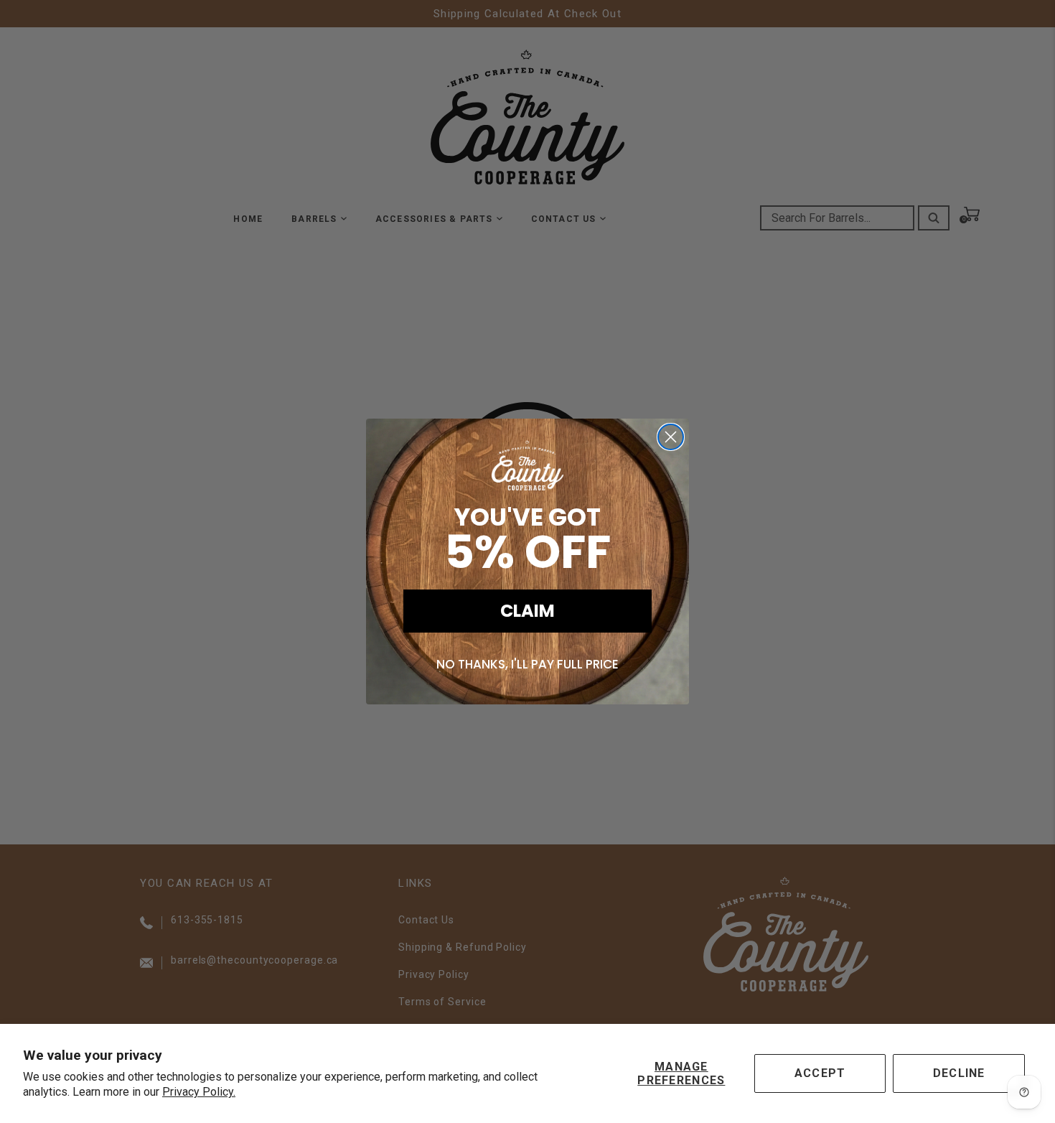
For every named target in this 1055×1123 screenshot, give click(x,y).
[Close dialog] (670, 436)
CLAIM (527, 611)
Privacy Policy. (198, 1092)
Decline (959, 1073)
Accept (820, 1073)
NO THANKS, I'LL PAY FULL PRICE (527, 664)
